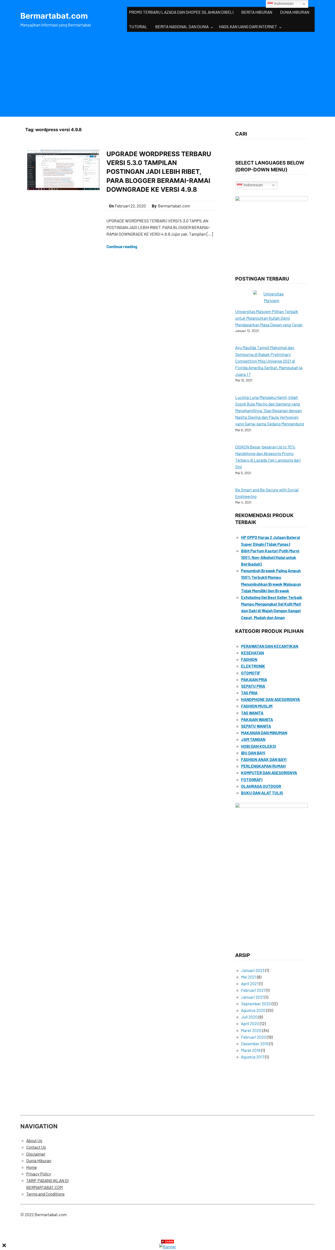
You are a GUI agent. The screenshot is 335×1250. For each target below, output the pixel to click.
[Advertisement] (167, 73)
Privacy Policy (38, 1173)
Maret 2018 (250, 1050)
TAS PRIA (249, 692)
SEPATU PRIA (253, 686)
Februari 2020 (253, 1036)
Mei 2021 (248, 976)
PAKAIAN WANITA (257, 719)
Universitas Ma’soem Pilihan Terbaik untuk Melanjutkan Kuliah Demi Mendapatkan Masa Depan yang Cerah (268, 318)
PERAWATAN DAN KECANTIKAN (269, 646)
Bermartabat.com (54, 16)
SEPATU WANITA (256, 726)
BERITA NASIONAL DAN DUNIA (182, 26)
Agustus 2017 (252, 1056)
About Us (34, 1140)
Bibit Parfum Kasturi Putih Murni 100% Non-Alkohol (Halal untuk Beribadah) (270, 557)
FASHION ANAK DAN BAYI (263, 759)
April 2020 (250, 1023)
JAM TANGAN (253, 739)
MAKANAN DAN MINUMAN (264, 732)
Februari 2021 (253, 990)
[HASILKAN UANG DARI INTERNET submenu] (280, 27)
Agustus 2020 (253, 1010)
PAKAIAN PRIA (254, 679)
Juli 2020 (249, 1016)
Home (31, 1167)
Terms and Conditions (45, 1193)
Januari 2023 (253, 970)
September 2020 (256, 1003)
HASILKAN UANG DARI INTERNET (248, 26)
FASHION (249, 659)
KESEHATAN (252, 652)
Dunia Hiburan (38, 1160)
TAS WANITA (252, 712)
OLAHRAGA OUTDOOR (261, 786)
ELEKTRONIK (253, 665)
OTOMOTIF (250, 672)
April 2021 (249, 983)
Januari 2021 (252, 997)
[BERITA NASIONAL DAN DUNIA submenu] (212, 27)
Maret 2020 (251, 1030)
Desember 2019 (255, 1043)
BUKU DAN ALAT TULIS (262, 792)
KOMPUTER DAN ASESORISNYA (269, 772)
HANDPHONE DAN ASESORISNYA (270, 699)
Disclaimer (35, 1153)
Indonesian (253, 185)
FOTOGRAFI (251, 779)
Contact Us (36, 1147)
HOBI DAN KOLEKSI (258, 746)
